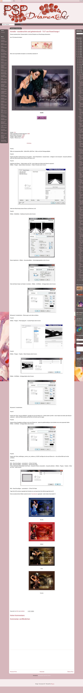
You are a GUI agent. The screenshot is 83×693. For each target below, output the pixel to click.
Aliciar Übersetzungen (4, 70)
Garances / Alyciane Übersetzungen (4, 85)
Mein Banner (78, 320)
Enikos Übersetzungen (4, 60)
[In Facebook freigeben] (32, 611)
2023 (79, 44)
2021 (79, 48)
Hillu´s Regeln (79, 314)
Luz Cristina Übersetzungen (4, 54)
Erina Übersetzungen (4, 47)
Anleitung (29, 143)
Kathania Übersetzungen (4, 107)
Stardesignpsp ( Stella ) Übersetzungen (4, 92)
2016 (79, 56)
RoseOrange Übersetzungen (4, 141)
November (81, 59)
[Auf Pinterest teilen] (33, 611)
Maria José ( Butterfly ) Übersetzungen (4, 122)
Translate (25, 24)
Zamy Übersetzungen (4, 133)
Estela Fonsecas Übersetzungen (4, 50)
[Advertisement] (41, 660)
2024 (79, 43)
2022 (79, 46)
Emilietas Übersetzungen (4, 41)
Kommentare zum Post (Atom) (44, 675)
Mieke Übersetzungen (4, 104)
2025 (79, 41)
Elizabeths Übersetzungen (4, 57)
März (80, 72)
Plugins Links (79, 362)
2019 (79, 51)
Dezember (81, 57)
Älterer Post (70, 671)
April (80, 70)
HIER (28, 133)
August (80, 64)
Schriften (78, 361)
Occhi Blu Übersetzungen (4, 130)
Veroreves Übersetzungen (4, 96)
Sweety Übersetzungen (4, 99)
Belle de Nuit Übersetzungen (4, 73)
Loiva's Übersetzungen (4, 62)
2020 (79, 49)
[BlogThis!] (29, 611)
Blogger (52, 683)
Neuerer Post (13, 671)
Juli (79, 65)
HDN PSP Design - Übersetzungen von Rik (4, 137)
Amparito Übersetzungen (4, 102)
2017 (79, 54)
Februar (80, 74)
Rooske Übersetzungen (4, 89)
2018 (79, 53)
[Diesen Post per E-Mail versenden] (28, 611)
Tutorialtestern (34, 493)
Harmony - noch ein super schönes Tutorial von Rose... (81, 250)
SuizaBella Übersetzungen (4, 76)
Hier (15, 132)
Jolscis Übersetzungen (4, 44)
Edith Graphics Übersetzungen (4, 82)
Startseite (42, 671)
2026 (79, 39)
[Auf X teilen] (31, 611)
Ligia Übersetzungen (4, 79)
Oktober (80, 61)
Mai (79, 69)
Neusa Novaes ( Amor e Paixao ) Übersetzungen (4, 66)
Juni (80, 67)
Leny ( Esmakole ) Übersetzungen (4, 115)
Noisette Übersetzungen (4, 119)
